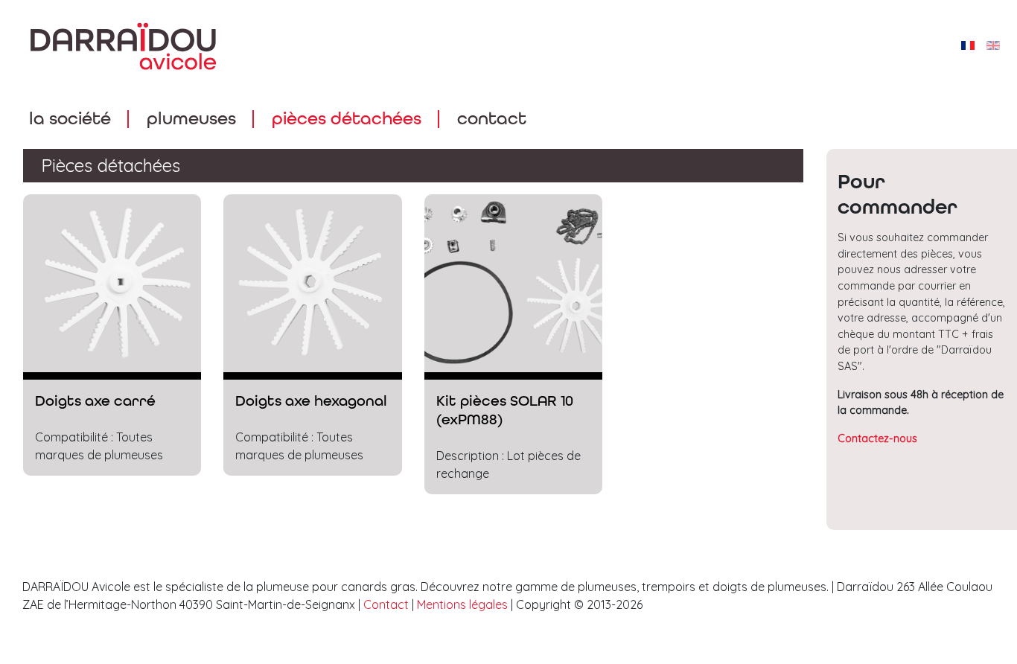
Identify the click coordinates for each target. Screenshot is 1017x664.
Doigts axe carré (95, 401)
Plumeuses (191, 119)
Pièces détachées (346, 119)
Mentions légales (462, 604)
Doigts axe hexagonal (311, 401)
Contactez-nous (877, 438)
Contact (491, 119)
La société (70, 119)
